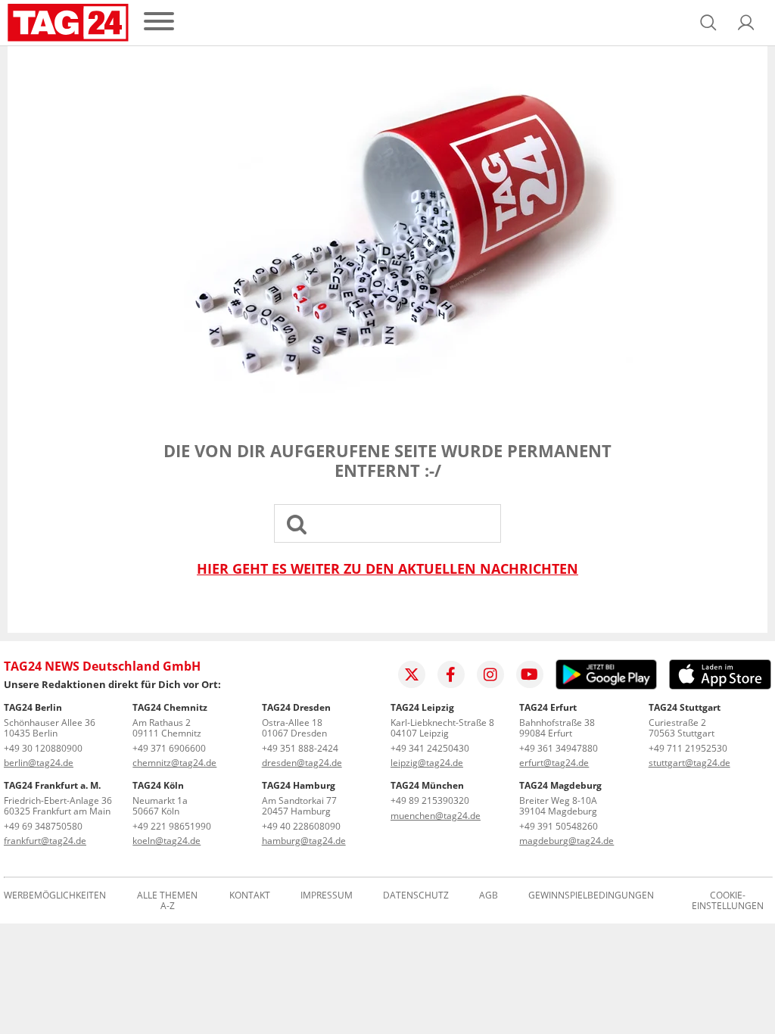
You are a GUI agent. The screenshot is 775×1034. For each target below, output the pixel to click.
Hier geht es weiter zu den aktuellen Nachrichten (387, 569)
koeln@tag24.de (166, 840)
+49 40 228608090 (301, 826)
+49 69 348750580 (43, 826)
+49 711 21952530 (688, 748)
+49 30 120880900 (43, 748)
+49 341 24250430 (430, 748)
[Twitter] (411, 674)
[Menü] (159, 22)
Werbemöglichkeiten (55, 896)
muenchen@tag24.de (436, 815)
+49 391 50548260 (558, 826)
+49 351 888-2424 (300, 748)
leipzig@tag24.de (427, 762)
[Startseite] (68, 23)
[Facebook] (451, 674)
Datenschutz (416, 896)
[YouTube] (529, 674)
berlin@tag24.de (38, 762)
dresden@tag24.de (302, 762)
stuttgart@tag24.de (689, 762)
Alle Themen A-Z (167, 900)
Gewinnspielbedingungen (591, 896)
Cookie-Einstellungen (728, 900)
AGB (488, 896)
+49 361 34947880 (558, 748)
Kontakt (249, 896)
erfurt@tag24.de (554, 762)
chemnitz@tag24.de (174, 762)
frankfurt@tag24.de (45, 840)
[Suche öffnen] (708, 23)
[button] (746, 23)
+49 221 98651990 (171, 826)
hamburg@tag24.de (304, 840)
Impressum (326, 896)
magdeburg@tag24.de (566, 840)
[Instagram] (490, 674)
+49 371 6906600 (169, 748)
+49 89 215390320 (430, 800)
